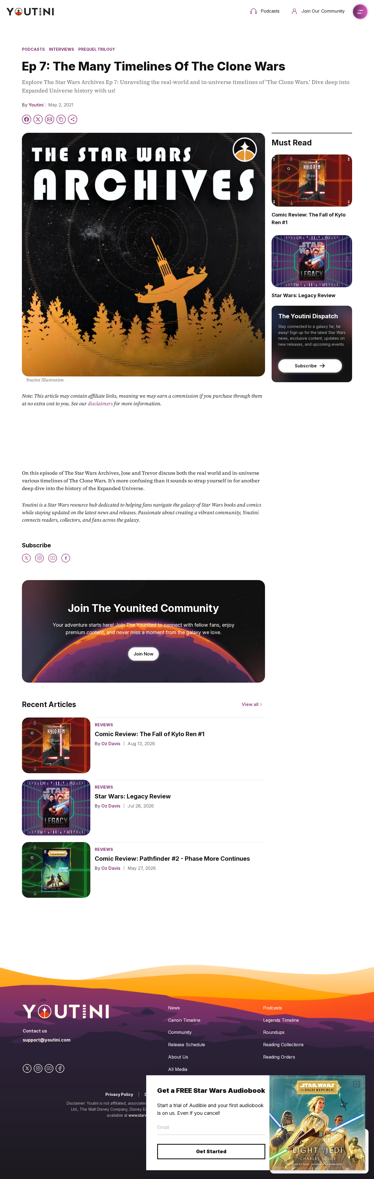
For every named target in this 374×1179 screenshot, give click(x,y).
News (174, 1008)
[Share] (72, 119)
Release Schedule (186, 1044)
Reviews (104, 724)
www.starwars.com (145, 1115)
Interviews (61, 49)
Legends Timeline (281, 1020)
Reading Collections (283, 1044)
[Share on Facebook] (26, 119)
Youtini (36, 105)
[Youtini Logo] (30, 11)
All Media (177, 1069)
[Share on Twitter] (38, 119)
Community (180, 1032)
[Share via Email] (49, 119)
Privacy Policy (119, 1094)
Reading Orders (279, 1057)
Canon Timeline (184, 1020)
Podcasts (33, 49)
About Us (178, 1057)
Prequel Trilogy (96, 49)
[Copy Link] (61, 119)
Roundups (273, 1032)
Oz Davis (110, 743)
